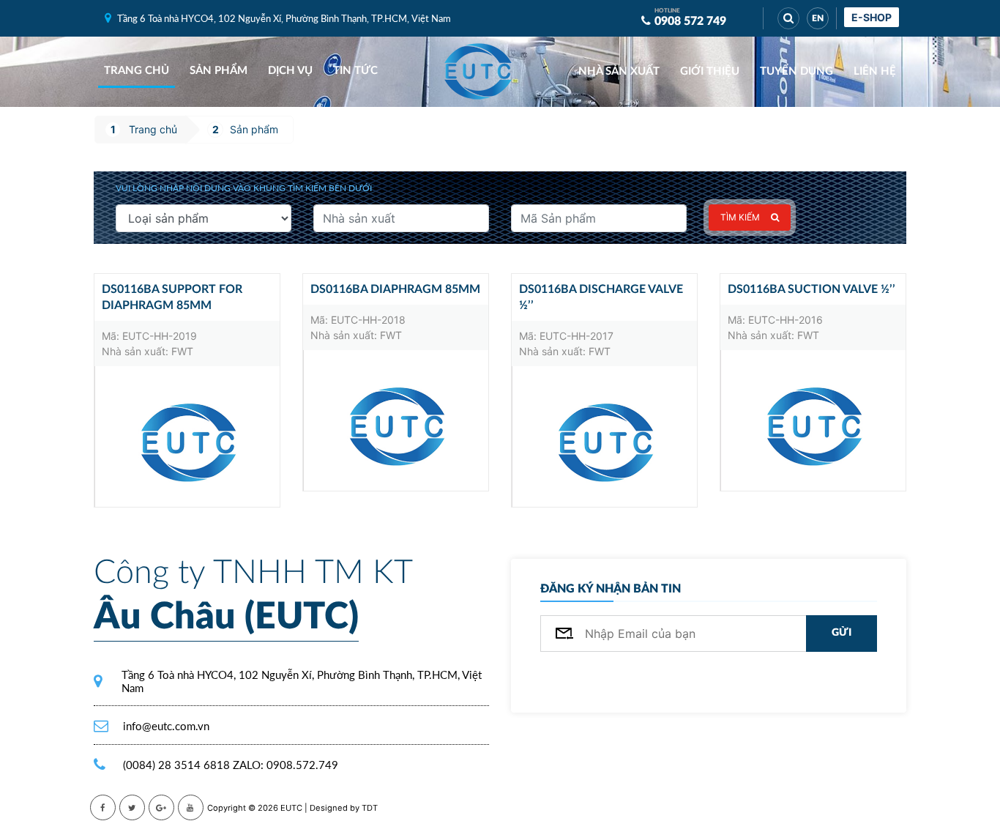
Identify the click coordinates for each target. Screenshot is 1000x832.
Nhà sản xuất (619, 71)
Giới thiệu (709, 71)
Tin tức (355, 70)
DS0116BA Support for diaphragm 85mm (172, 297)
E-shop (871, 17)
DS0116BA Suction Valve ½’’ (811, 289)
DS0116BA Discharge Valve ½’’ (601, 297)
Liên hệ (875, 71)
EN (818, 18)
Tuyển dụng (796, 71)
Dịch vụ (290, 70)
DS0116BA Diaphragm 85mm (395, 289)
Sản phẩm (218, 70)
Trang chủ (136, 70)
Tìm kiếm (740, 217)
